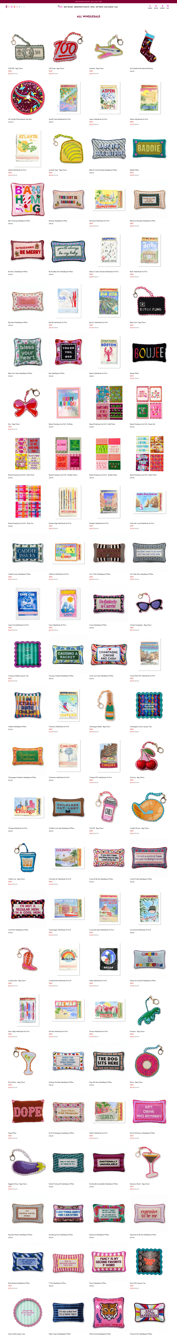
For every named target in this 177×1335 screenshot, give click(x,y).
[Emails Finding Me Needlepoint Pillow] (68, 1162)
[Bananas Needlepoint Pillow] (68, 199)
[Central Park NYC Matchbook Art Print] (149, 654)
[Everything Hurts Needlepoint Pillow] (68, 1213)
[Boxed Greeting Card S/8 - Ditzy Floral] (27, 453)
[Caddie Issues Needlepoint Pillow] (27, 552)
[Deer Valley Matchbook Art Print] (27, 1010)
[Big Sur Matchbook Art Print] (108, 301)
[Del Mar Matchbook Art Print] (68, 1010)
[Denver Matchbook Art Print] (108, 1010)
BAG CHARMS (108, 7)
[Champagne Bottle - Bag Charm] (108, 705)
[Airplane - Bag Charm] (108, 47)
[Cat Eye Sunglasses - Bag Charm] (149, 603)
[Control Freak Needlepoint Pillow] (149, 857)
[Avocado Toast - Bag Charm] (68, 148)
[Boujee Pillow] (149, 352)
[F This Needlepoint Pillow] (68, 1261)
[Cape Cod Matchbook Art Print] (27, 603)
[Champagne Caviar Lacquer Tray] (149, 705)
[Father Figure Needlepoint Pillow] (68, 1312)
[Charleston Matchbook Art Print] (68, 756)
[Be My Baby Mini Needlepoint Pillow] (68, 250)
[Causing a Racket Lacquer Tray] (27, 654)
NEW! (61, 7)
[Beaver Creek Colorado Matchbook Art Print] (108, 250)
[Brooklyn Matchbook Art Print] (108, 502)
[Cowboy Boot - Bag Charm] (27, 959)
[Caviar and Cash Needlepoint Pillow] (108, 654)
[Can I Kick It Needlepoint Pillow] (108, 552)
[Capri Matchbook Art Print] (68, 603)
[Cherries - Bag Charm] (149, 756)
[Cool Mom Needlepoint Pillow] (27, 908)
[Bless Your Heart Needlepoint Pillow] (27, 352)
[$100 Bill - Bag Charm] (27, 47)
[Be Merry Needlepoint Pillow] (27, 250)
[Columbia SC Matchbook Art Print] (68, 857)
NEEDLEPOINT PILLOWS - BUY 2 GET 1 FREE (88, 1)
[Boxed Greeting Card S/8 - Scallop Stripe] (108, 453)
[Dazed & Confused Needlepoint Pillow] (149, 959)
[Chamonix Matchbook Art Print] (68, 705)
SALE (116, 7)
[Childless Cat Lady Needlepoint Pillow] (68, 806)
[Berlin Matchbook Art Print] (149, 250)
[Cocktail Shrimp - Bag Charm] (149, 806)
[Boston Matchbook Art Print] (108, 352)
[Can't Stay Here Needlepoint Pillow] (149, 552)
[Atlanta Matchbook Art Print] (27, 148)
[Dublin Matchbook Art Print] (108, 1111)
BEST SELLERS (68, 7)
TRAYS (92, 7)
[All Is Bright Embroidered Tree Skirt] (27, 97)
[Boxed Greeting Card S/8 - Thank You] (27, 502)
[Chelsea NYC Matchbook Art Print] (108, 756)
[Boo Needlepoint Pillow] (68, 352)
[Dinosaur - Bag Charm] (149, 1010)
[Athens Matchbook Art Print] (149, 97)
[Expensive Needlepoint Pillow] (108, 1213)
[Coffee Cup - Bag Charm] (27, 857)
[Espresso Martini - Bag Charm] (149, 1162)
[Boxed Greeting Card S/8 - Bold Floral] (108, 402)
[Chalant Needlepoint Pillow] (27, 705)
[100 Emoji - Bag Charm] (68, 47)
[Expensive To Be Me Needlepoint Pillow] (149, 1213)
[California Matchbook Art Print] (68, 552)
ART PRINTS (99, 7)
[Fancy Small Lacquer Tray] (27, 1312)
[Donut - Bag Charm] (149, 1060)
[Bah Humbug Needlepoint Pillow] (27, 199)
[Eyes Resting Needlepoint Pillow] (27, 1261)
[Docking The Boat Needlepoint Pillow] (68, 1060)
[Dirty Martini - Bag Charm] (27, 1060)
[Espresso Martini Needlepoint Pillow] (27, 1213)
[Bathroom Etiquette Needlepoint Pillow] (149, 199)
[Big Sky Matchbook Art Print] (68, 301)
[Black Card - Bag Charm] (149, 301)
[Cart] (167, 5)
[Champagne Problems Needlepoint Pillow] (27, 756)
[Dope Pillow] (27, 1111)
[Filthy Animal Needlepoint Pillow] (108, 1312)
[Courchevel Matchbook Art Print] (149, 908)
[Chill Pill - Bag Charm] (108, 806)
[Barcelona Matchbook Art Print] (108, 199)
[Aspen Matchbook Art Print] (108, 97)
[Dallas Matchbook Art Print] (108, 959)
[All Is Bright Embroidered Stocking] (149, 47)
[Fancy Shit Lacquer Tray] (149, 1261)
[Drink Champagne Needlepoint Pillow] (68, 1111)
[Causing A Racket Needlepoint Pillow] (68, 654)
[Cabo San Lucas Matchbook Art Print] (149, 502)
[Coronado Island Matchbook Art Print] (108, 908)
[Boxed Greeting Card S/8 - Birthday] (68, 402)
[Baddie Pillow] (149, 148)
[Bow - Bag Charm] (27, 402)
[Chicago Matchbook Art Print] (27, 806)
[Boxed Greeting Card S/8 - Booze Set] (149, 402)
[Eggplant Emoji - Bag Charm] (27, 1162)
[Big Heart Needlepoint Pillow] (27, 301)
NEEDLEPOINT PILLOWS (81, 7)
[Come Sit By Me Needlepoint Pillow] (108, 857)
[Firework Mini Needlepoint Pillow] (149, 1312)
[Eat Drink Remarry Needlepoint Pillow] (149, 1111)
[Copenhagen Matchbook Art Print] (68, 908)
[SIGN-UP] (156, 5)
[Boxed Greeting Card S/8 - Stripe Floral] (149, 453)
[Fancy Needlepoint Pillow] (108, 1261)
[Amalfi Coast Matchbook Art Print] (68, 97)
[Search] (150, 5)
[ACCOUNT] (162, 5)
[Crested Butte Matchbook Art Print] (68, 959)
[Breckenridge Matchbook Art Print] (68, 502)
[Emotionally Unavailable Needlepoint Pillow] (108, 1162)
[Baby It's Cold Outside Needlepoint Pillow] (108, 148)
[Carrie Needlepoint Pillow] (108, 603)
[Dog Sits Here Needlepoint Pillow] (108, 1060)
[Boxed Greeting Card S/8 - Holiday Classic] (68, 453)
